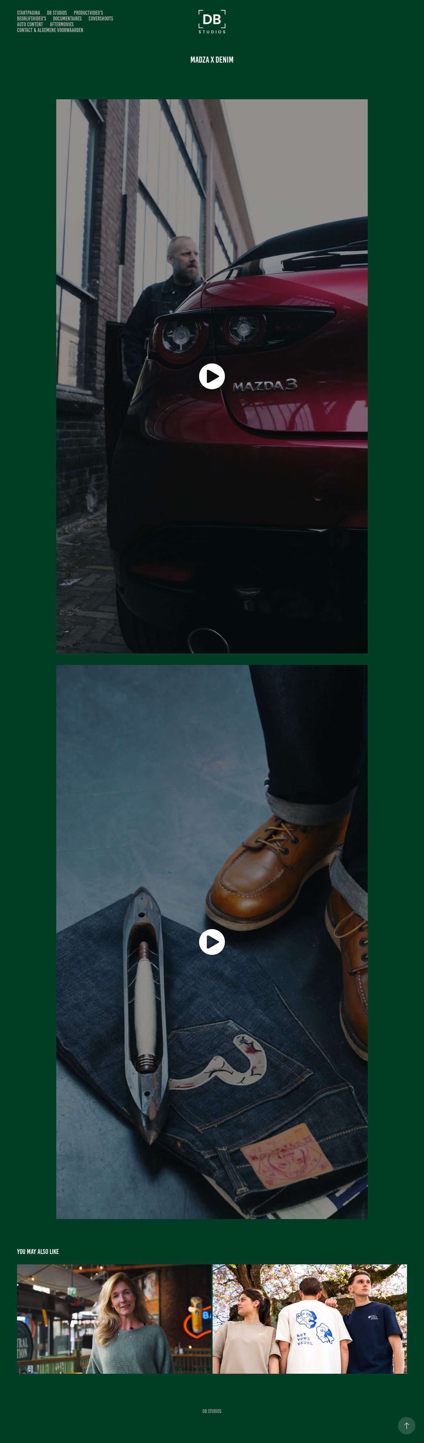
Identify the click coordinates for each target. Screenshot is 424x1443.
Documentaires (67, 19)
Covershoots (101, 19)
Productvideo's (88, 13)
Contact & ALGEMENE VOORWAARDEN (50, 30)
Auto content (30, 24)
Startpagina (28, 13)
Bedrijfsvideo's (31, 19)
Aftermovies (62, 24)
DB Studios (57, 13)
